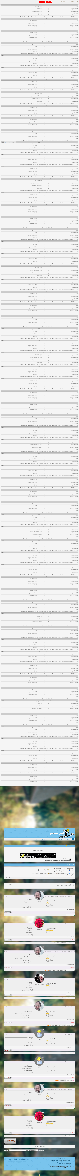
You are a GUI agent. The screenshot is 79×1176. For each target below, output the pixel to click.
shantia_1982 (55, 915)
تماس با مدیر (19, 1162)
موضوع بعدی (37, 1146)
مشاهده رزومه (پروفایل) (27, 904)
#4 (4, 979)
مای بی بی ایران (53, 1166)
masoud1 (64, 1135)
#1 (4, 896)
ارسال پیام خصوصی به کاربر (51, 900)
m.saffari (57, 970)
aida (65, 915)
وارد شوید (49, 1)
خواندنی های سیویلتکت (23, 1159)
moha (64, 942)
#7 (4, 1061)
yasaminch (67, 871)
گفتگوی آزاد (46, 868)
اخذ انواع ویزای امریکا (69, 870)
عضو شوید (41, 1)
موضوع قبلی (42, 1146)
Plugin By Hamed (8, 877)
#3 (4, 951)
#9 (4, 1117)
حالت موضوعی (11, 884)
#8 (4, 1089)
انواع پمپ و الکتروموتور (69, 873)
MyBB (64, 1166)
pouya (51, 970)
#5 (4, 1006)
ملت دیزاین (60, 1168)
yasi (51, 915)
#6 (4, 1034)
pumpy (67, 874)
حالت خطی (6, 884)
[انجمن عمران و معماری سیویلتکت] (62, 837)
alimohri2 (67, 868)
